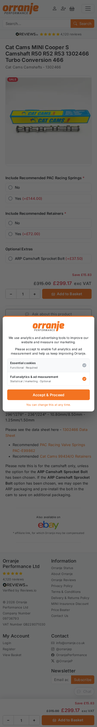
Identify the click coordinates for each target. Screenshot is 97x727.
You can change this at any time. (48, 404)
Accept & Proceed (49, 395)
